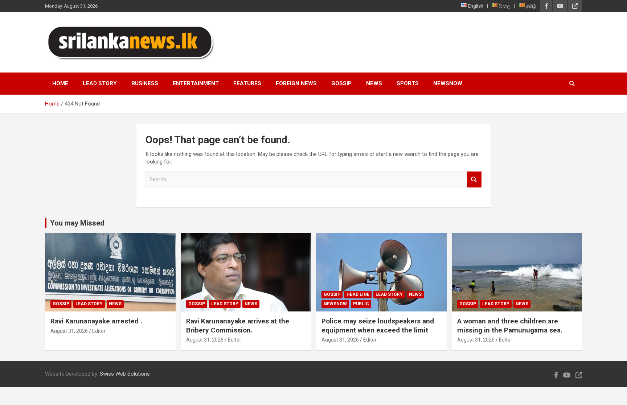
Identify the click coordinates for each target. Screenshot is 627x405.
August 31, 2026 (69, 331)
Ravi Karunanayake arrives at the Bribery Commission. (237, 325)
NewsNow (447, 83)
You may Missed (77, 223)
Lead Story (100, 83)
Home (60, 83)
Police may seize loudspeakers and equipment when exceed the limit (377, 325)
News (374, 83)
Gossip (341, 83)
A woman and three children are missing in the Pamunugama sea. (509, 325)
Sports (408, 83)
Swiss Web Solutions (125, 374)
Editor (99, 331)
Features (247, 83)
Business (144, 83)
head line (358, 294)
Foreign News (296, 83)
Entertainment (196, 83)
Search (474, 179)
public (361, 303)
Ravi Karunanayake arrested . (96, 321)
